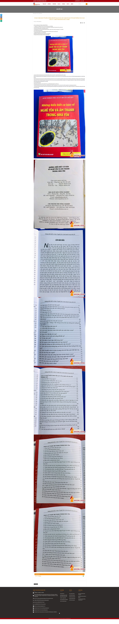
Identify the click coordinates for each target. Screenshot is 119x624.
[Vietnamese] (80, 1)
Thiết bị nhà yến (72, 600)
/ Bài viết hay (40, 13)
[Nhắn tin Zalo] (1, 15)
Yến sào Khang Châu (55, 618)
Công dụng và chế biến (64, 599)
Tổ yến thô (62, 593)
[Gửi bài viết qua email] (81, 22)
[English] (81, 1)
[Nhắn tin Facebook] (1, 17)
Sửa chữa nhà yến (72, 598)
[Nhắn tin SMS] (1, 19)
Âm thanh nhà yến (63, 601)
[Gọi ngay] (1, 21)
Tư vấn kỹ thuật (72, 593)
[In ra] (82, 22)
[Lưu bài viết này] (84, 22)
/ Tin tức (37, 13)
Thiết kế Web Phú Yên (67, 618)
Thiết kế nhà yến (72, 595)
